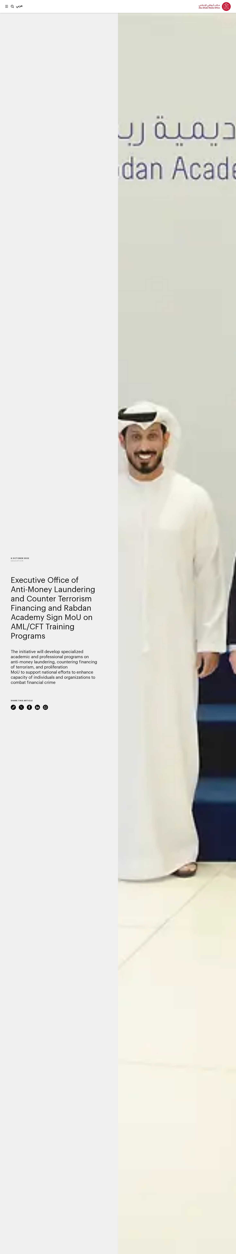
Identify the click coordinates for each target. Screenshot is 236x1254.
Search (12, 6)
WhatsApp (45, 707)
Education (17, 561)
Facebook (29, 707)
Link (13, 707)
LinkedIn (37, 707)
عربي (19, 5)
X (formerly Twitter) (21, 707)
